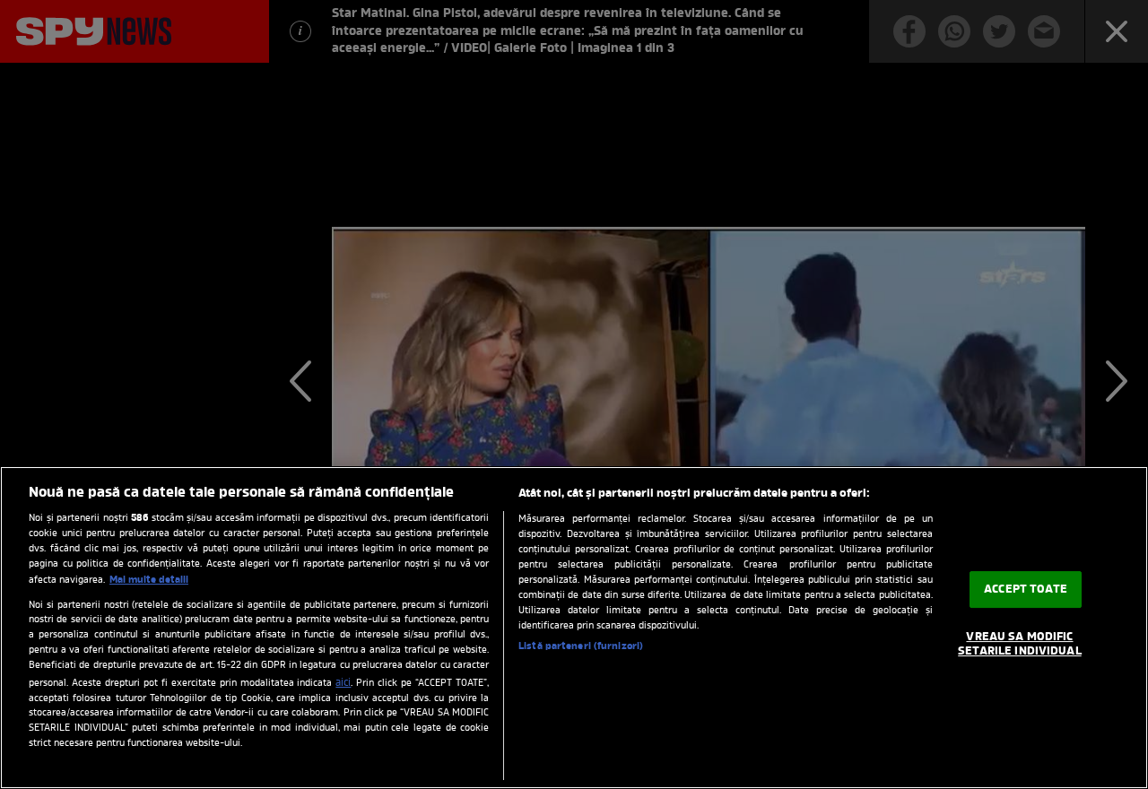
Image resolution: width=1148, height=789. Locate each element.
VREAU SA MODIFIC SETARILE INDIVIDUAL (1019, 645)
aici (343, 683)
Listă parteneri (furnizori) (580, 646)
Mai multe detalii (148, 580)
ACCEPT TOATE (1025, 589)
